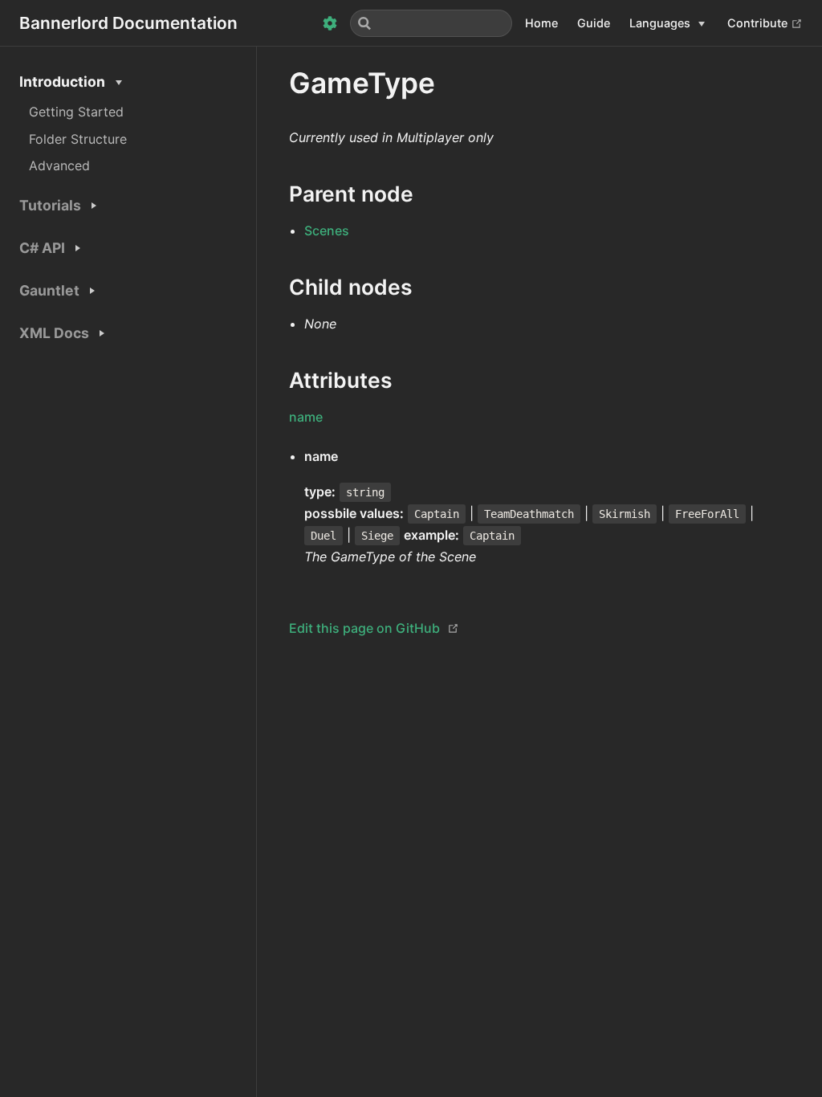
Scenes (326, 230)
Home (541, 23)
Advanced (59, 165)
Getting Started (76, 112)
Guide (593, 23)
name (306, 417)
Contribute (765, 22)
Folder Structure (78, 139)
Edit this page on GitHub (364, 628)
